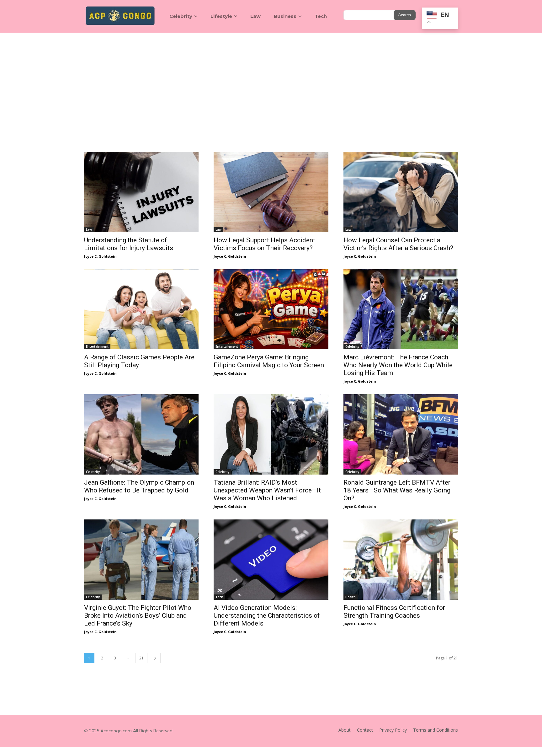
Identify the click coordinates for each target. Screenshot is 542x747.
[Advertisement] (271, 80)
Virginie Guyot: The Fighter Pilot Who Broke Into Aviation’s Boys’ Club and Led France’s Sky (137, 615)
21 (141, 658)
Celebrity (352, 346)
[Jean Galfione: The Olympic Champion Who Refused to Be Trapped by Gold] (141, 434)
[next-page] (155, 658)
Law (89, 229)
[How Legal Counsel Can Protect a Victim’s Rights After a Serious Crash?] (400, 192)
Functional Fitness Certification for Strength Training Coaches (394, 611)
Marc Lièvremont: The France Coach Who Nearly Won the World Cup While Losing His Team (398, 365)
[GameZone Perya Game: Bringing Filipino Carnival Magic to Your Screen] (271, 309)
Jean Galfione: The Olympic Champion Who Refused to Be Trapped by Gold (139, 486)
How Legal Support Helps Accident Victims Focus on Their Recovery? (264, 244)
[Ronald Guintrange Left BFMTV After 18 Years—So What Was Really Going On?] (400, 434)
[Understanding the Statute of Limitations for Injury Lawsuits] (141, 192)
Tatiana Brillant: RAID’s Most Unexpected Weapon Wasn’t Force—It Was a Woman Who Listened (267, 490)
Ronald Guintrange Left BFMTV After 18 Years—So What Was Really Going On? (396, 490)
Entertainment (97, 346)
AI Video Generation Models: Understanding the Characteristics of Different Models (267, 615)
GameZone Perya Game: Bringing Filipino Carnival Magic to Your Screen (269, 361)
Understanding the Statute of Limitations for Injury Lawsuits (128, 244)
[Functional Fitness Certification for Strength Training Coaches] (400, 559)
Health (350, 597)
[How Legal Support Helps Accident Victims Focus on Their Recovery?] (271, 192)
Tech (219, 597)
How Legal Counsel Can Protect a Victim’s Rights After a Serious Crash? (398, 244)
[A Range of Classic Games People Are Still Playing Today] (141, 309)
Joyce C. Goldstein (100, 256)
